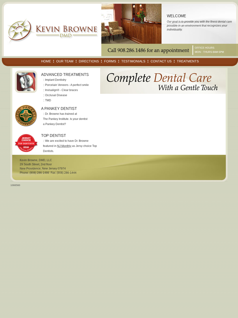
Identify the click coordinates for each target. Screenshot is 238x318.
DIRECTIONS (89, 61)
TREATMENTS (188, 61)
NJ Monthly (64, 146)
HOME (46, 61)
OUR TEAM (64, 61)
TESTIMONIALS (133, 61)
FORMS (110, 61)
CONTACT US (161, 61)
